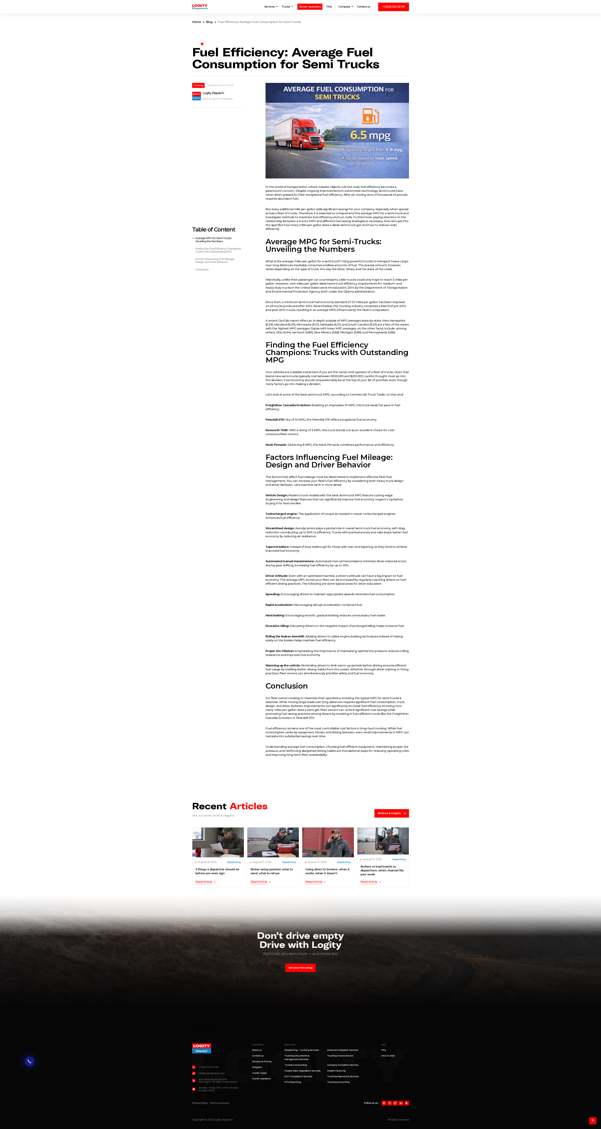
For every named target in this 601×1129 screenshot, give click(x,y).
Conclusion (202, 269)
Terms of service (219, 1103)
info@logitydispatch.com (211, 1073)
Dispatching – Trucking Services (301, 1050)
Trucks (286, 6)
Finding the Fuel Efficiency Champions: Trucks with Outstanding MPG (218, 250)
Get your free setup (300, 967)
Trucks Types (259, 1073)
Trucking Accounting (338, 1082)
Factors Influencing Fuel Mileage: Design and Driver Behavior (214, 261)
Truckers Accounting (295, 1065)
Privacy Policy (200, 1103)
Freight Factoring (336, 1070)
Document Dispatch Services (342, 1050)
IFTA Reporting (292, 1082)
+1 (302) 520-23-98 (393, 6)
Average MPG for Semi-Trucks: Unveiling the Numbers (213, 240)
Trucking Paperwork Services (343, 1076)
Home (196, 22)
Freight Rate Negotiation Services (302, 1070)
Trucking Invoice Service (340, 1055)
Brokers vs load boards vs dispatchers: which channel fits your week (382, 870)
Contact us (363, 6)
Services (269, 6)
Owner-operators (310, 6)
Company (344, 6)
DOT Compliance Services (298, 1076)
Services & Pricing (261, 1061)
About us (257, 1050)
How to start (388, 1055)
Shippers (257, 1067)
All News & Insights (389, 813)
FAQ (329, 6)
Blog (209, 22)
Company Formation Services (343, 1065)
